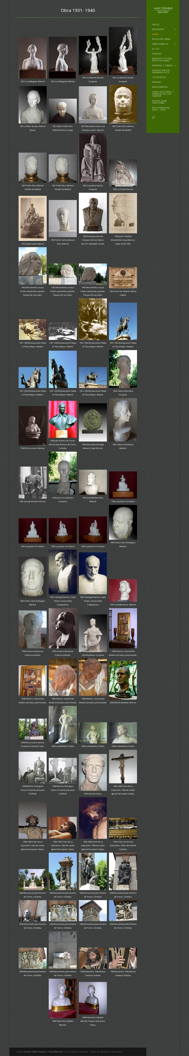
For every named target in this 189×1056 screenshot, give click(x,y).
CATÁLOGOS (159, 77)
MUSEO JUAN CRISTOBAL (159, 102)
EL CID (155, 49)
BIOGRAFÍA (158, 29)
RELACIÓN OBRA (161, 39)
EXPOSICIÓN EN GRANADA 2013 (161, 71)
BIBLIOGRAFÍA (160, 87)
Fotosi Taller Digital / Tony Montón (43, 1051)
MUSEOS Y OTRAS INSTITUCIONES (162, 60)
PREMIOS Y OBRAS (162, 65)
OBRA (155, 34)
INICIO (155, 24)
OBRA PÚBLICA (160, 44)
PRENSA (156, 82)
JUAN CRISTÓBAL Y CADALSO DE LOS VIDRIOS (162, 94)
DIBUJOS (157, 54)
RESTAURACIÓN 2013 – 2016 (161, 109)
